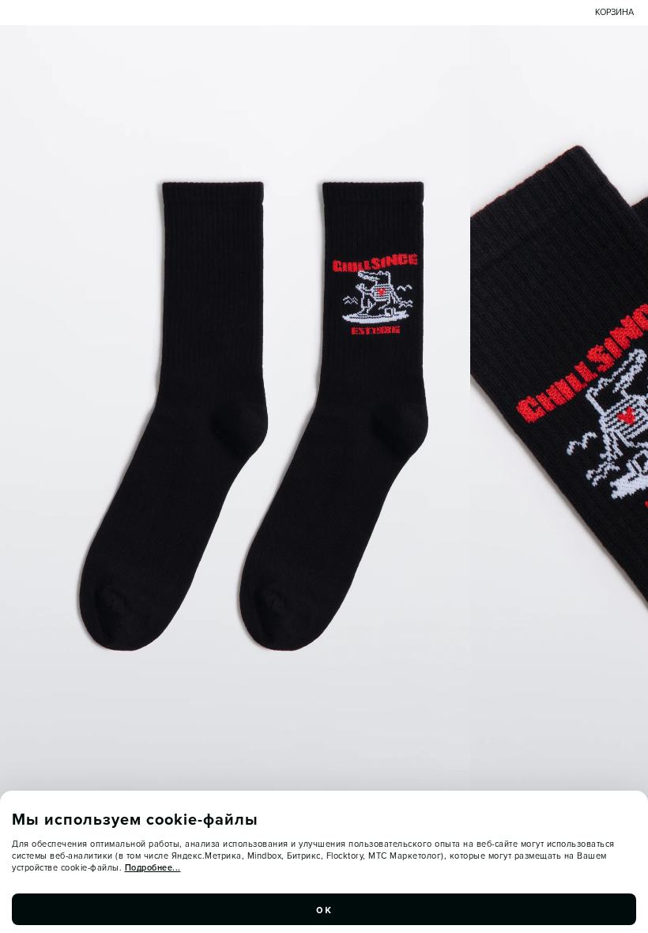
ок (324, 909)
